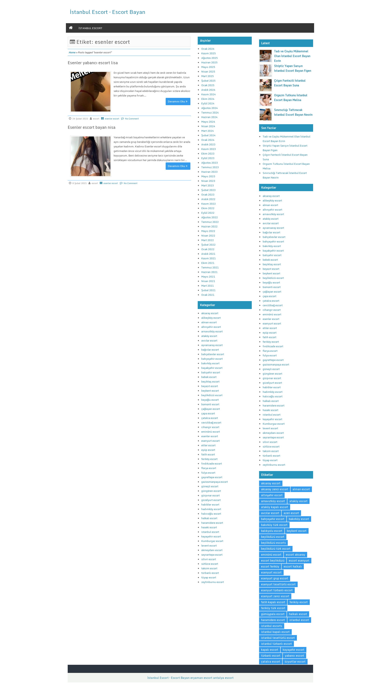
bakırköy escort (210, 363)
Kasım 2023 (208, 149)
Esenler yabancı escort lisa (93, 62)
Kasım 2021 (208, 258)
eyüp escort (208, 450)
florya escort (208, 468)
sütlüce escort (209, 564)
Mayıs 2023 (208, 176)
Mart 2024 (207, 131)
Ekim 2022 (207, 208)
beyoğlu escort (210, 400)
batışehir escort (210, 372)
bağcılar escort (210, 349)
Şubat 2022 (208, 244)
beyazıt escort (209, 386)
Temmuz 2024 (210, 112)
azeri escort (291, 513)
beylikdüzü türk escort (276, 548)
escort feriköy (270, 566)
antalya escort (223, 677)
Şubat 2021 (208, 290)
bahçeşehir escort (212, 359)
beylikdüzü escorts (273, 542)
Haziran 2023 (209, 172)
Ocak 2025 (207, 85)
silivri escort (208, 559)
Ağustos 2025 (209, 58)
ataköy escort (209, 336)
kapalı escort (269, 649)
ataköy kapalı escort (274, 507)
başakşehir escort (211, 368)
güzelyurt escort (211, 500)
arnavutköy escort (212, 331)
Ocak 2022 (207, 249)
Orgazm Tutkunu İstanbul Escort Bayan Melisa (290, 97)
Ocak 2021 (207, 295)
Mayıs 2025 (208, 67)
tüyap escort (208, 577)
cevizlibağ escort (211, 422)
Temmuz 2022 (210, 222)
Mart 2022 (207, 240)
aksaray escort (209, 313)
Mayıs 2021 (208, 276)
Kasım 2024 (208, 94)
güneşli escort (209, 486)
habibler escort (210, 504)
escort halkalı (293, 566)
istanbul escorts (271, 626)
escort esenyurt (299, 560)
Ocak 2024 (207, 140)
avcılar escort (209, 340)
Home (72, 52)
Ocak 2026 (207, 49)
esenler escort (112, 118)
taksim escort (209, 568)
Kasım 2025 (208, 53)
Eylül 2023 (207, 158)
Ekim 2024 (207, 99)
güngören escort (211, 491)
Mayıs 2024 (208, 121)
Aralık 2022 (208, 199)
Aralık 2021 (208, 254)
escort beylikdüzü (272, 560)
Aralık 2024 (208, 90)
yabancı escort (294, 655)
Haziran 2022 (209, 226)
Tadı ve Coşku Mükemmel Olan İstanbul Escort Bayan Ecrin (292, 56)
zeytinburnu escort (212, 582)
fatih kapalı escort (273, 602)
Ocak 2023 (207, 194)
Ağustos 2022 (209, 217)
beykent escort (210, 390)
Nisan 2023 (208, 181)
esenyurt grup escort (274, 578)
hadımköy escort (211, 509)
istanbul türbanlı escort (276, 643)
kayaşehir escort (211, 536)
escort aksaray (295, 554)
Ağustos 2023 (209, 162)
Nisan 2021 (208, 281)
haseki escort (209, 527)
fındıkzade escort (211, 463)
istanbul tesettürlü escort (278, 637)
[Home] (71, 28)
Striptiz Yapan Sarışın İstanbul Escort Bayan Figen (292, 68)
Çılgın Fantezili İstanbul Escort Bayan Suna (290, 83)
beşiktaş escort (210, 381)
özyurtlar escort (295, 661)
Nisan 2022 (208, 235)
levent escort (209, 545)
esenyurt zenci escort (275, 596)
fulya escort (208, 472)
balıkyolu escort (271, 530)
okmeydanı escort (211, 550)
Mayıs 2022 (208, 231)
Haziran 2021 (209, 272)
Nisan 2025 (208, 71)
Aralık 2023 (208, 144)
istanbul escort (90, 28)
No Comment (132, 118)
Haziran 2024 (209, 117)
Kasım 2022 (208, 203)
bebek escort (209, 377)
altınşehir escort (211, 327)
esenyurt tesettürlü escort (278, 584)
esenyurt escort (210, 441)
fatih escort (208, 454)
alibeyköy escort (211, 318)
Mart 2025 (207, 76)
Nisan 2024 (208, 126)
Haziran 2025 (209, 62)
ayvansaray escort (212, 345)
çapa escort (208, 413)
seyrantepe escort (211, 554)
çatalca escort (209, 418)
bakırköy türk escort (274, 525)
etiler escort (208, 445)
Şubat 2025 (208, 80)
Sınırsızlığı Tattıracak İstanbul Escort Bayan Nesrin (293, 112)
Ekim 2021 (207, 263)
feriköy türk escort (273, 608)
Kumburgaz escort (212, 541)
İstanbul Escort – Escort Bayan (107, 11)
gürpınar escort (210, 495)
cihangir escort (210, 427)
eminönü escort (210, 431)
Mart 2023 (207, 185)
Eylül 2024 (207, 103)
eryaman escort (201, 677)
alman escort (209, 322)
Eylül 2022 (207, 213)
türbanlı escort (210, 573)
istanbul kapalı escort (275, 632)
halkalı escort (209, 518)
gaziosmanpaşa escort (214, 482)
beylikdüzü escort (211, 395)
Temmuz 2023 (210, 167)
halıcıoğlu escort (211, 513)
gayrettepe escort (211, 477)
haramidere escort (212, 523)
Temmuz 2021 (210, 267)
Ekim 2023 (207, 153)
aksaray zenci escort (274, 489)
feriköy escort (209, 459)
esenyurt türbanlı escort (277, 590)
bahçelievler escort (212, 354)
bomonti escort (210, 404)
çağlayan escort (210, 409)
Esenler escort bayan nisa (91, 127)
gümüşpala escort (273, 614)
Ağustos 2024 (209, 108)
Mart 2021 (207, 285)
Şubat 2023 (208, 190)
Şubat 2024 (208, 135)
